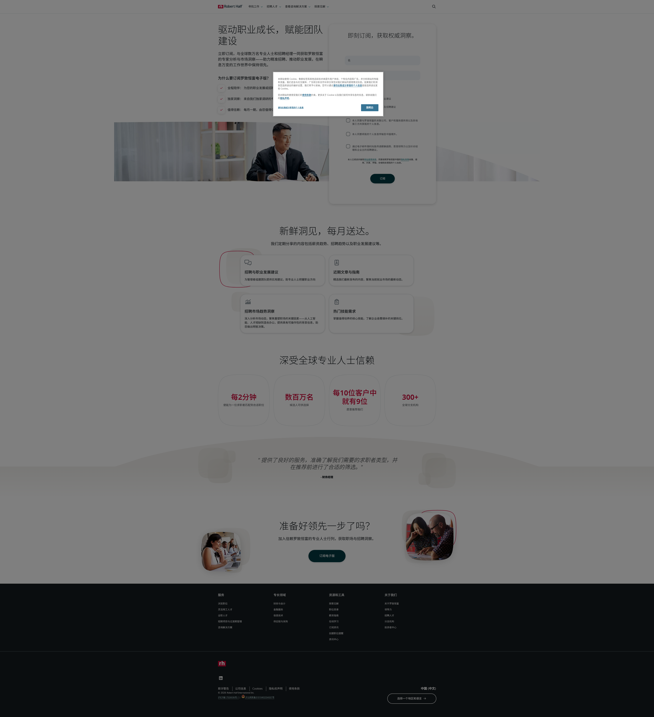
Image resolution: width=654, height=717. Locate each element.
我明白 (369, 107)
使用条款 (306, 95)
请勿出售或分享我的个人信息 (347, 85)
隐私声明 (284, 98)
